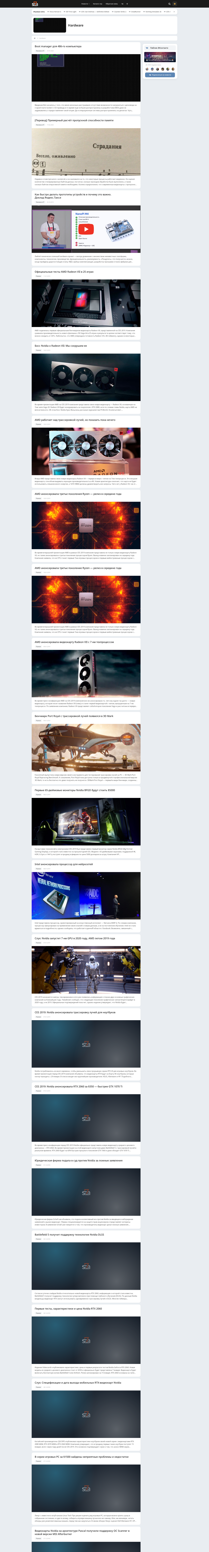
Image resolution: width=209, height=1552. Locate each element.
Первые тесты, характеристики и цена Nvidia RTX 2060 (68, 1308)
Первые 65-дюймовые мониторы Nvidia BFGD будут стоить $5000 (75, 790)
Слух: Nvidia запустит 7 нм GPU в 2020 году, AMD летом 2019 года (75, 938)
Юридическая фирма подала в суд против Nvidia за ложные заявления (78, 1160)
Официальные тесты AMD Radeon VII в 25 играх (64, 271)
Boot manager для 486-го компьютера (58, 46)
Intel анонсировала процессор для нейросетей (64, 864)
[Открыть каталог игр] (173, 11)
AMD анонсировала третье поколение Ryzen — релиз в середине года (78, 568)
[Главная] (35, 38)
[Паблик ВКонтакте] (148, 48)
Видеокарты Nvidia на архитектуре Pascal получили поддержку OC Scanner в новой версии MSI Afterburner (82, 1532)
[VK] (122, 4)
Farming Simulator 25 (153, 12)
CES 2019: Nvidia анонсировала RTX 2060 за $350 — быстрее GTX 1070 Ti (78, 1086)
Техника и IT (40, 51)
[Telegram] (127, 4)
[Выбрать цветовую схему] (174, 3)
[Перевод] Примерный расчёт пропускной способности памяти (74, 120)
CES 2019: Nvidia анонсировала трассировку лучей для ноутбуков (75, 1012)
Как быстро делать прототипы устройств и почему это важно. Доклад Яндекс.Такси (73, 196)
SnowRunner (136, 12)
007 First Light (71, 12)
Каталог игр (97, 4)
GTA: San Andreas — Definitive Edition (95, 12)
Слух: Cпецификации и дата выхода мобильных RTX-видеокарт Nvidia (78, 1382)
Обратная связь (112, 4)
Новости (84, 4)
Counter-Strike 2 (120, 12)
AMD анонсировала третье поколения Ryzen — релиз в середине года (78, 494)
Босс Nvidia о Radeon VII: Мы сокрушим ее (61, 345)
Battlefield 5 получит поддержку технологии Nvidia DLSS (69, 1234)
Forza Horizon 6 (55, 12)
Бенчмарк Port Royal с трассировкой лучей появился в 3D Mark (74, 716)
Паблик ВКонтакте (159, 48)
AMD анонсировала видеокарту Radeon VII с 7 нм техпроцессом (74, 642)
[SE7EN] (35, 3)
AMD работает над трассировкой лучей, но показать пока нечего (75, 420)
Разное (38, 276)
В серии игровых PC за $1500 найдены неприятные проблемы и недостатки (82, 1456)
